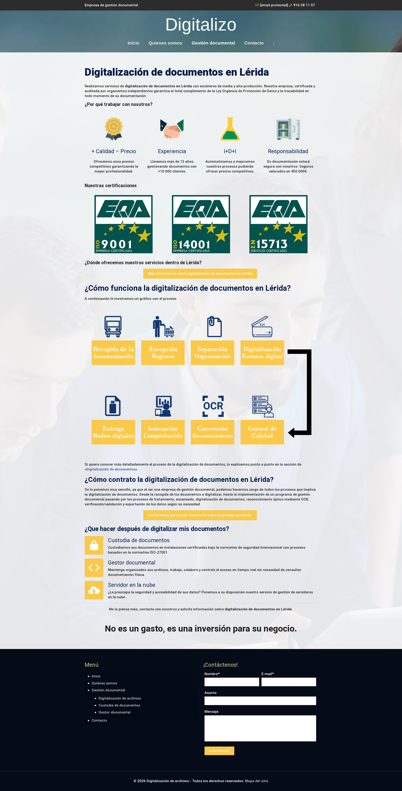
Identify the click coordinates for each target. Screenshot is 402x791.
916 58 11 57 (304, 5)
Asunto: (210, 693)
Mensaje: (211, 712)
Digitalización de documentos (110, 469)
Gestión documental (108, 690)
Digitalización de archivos (120, 698)
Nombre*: (212, 674)
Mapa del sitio (256, 781)
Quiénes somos (104, 683)
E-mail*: (268, 674)
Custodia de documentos (119, 705)
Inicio (96, 676)
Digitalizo (201, 24)
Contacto (99, 720)
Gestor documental (115, 712)
